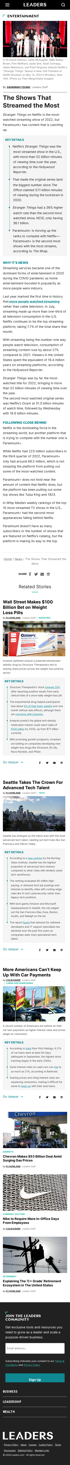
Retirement (10, 1276)
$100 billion (17, 728)
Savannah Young (18, 87)
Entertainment (23, 16)
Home (8, 559)
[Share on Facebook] (30, 574)
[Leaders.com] (35, 5)
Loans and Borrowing (19, 983)
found (26, 922)
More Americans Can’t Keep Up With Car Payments (32, 972)
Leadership (12, 1402)
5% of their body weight (38, 706)
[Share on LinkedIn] (48, 574)
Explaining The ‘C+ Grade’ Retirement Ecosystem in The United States (32, 1283)
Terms (58, 1444)
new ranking (35, 858)
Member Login (42, 1450)
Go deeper (11, 762)
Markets (8, 1152)
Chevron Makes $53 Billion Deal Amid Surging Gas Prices (32, 1158)
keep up (26, 1086)
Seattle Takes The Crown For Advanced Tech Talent (33, 785)
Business (10, 1391)
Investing (44, 617)
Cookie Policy (46, 1444)
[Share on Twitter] (36, 574)
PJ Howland (13, 617)
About (24, 1444)
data (28, 1048)
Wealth (9, 1412)
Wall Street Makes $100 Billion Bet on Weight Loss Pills (28, 607)
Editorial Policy (25, 1450)
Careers (33, 1444)
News (18, 559)
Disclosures (10, 1450)
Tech (42, 793)
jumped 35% (52, 687)
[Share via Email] (42, 574)
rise (56, 1066)
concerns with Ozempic (29, 714)
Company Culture (14, 1214)
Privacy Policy (32, 1364)
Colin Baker (13, 980)
